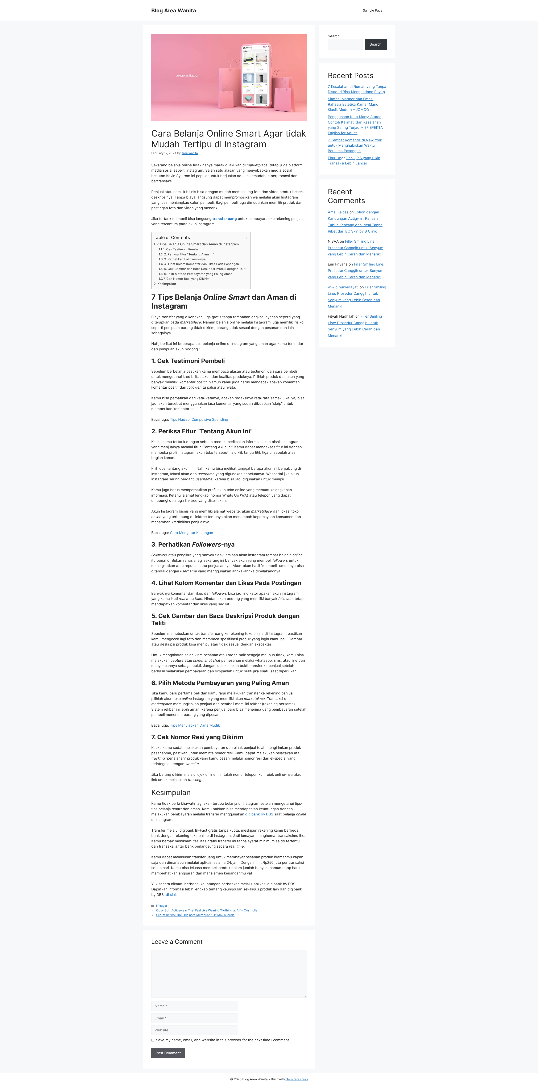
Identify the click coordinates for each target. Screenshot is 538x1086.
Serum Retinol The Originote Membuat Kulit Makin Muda (195, 915)
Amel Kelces (338, 212)
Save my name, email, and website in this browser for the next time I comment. (223, 1040)
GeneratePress (297, 1079)
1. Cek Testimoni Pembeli (181, 249)
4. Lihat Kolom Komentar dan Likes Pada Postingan (201, 264)
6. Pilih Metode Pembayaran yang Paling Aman (198, 274)
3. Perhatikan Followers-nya (185, 259)
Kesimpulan (166, 284)
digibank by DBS (259, 814)
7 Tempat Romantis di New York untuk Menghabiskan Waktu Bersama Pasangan (355, 145)
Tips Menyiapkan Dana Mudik (195, 725)
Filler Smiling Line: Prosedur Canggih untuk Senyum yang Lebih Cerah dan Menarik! (355, 247)
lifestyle (161, 905)
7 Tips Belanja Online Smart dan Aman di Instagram (198, 244)
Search (334, 36)
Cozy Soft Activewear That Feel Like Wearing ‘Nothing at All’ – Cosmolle (206, 910)
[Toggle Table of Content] (241, 238)
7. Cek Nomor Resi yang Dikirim (187, 279)
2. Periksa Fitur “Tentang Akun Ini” (189, 254)
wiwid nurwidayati (343, 287)
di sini (171, 895)
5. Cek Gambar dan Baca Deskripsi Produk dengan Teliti (205, 269)
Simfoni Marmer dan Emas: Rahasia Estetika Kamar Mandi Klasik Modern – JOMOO (353, 104)
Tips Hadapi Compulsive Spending (199, 419)
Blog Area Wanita (173, 10)
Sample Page (372, 10)
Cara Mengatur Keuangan (191, 533)
